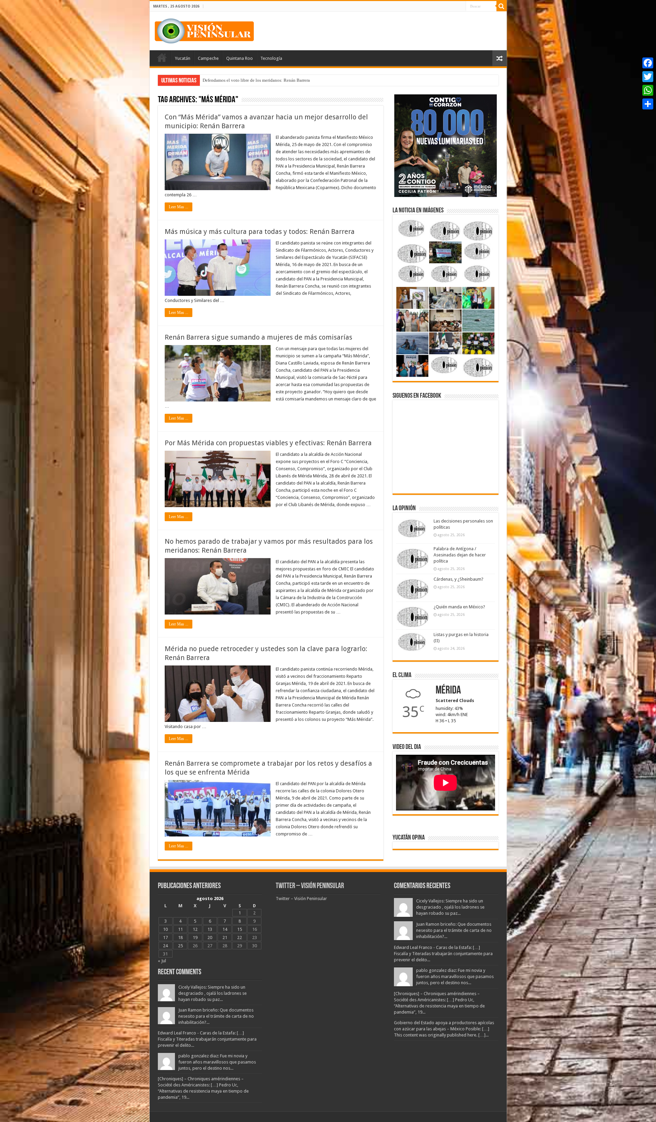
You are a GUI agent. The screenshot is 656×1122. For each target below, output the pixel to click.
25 (180, 945)
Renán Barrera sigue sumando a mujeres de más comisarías (258, 337)
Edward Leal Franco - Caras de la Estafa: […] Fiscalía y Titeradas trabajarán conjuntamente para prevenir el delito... (207, 1039)
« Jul (162, 960)
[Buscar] (501, 6)
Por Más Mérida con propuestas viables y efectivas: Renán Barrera (268, 443)
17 (165, 937)
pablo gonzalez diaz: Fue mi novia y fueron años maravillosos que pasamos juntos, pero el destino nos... (217, 1062)
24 (165, 945)
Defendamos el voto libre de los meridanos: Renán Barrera (256, 80)
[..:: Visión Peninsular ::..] (204, 30)
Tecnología (271, 58)
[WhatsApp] (648, 90)
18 (180, 937)
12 (195, 929)
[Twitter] (648, 76)
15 (239, 929)
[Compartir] (648, 104)
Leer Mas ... (178, 206)
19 (195, 937)
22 (239, 937)
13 (209, 929)
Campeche (208, 58)
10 (165, 929)
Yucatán (182, 58)
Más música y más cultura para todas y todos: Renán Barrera (260, 231)
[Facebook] (648, 63)
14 (224, 929)
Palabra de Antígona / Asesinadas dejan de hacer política (460, 555)
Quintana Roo (239, 58)
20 (209, 937)
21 (224, 937)
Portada (162, 57)
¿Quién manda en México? (459, 606)
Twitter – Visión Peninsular (310, 886)
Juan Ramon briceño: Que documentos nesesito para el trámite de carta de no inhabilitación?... (216, 1016)
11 (180, 929)
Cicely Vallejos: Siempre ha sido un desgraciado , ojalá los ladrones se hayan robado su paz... (212, 993)
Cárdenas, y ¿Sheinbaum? (458, 579)
